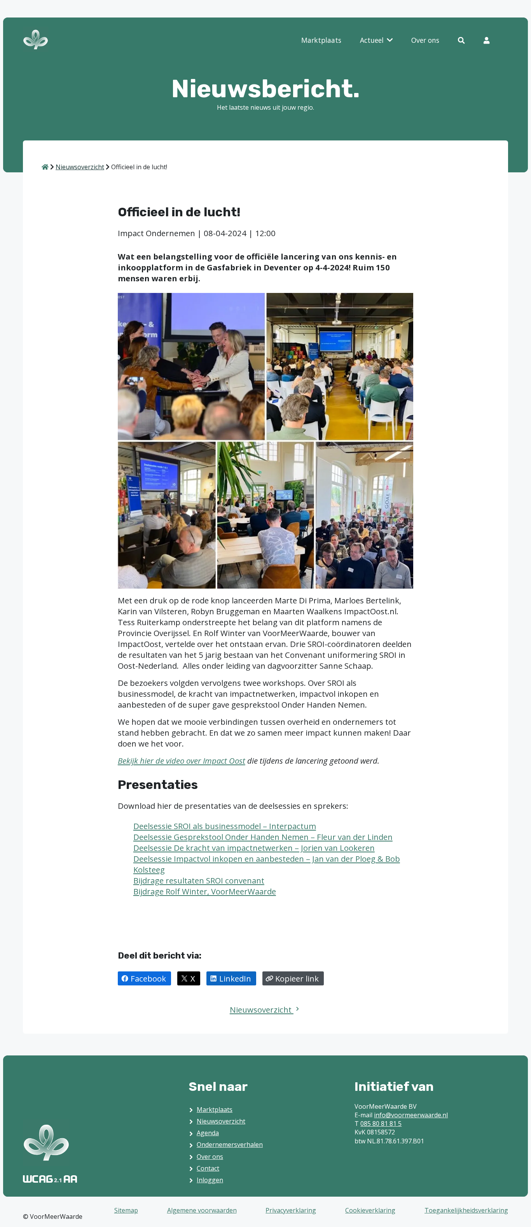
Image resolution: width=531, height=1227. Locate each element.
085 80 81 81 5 (381, 1123)
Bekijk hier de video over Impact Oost (181, 760)
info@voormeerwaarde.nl (411, 1115)
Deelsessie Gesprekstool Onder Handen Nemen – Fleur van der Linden (263, 836)
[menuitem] (321, 40)
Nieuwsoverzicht (261, 1009)
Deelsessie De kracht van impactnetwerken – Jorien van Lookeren (254, 847)
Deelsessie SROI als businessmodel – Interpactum (224, 825)
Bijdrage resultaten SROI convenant (198, 880)
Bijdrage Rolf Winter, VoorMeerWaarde (204, 891)
